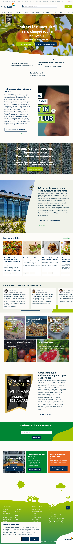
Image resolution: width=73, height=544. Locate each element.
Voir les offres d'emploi (14, 467)
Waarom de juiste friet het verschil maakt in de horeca (50, 258)
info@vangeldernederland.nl (58, 518)
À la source (45, 256)
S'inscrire (36, 437)
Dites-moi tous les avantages (46, 44)
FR (70, 1)
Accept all (34, 539)
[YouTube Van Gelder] (61, 521)
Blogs (13, 1)
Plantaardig (8, 273)
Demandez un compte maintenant (58, 468)
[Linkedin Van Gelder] (54, 521)
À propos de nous (26, 1)
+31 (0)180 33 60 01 (56, 514)
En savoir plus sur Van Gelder (16, 129)
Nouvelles (18, 1)
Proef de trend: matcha (30, 257)
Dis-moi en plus (33, 469)
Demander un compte (48, 1)
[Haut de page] (68, 507)
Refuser (25, 539)
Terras (44, 273)
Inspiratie (26, 273)
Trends (5, 256)
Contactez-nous (59, 1)
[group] (36, 35)
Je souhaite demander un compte (13, 133)
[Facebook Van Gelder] (58, 521)
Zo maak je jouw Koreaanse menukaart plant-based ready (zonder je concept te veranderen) (12, 260)
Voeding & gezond (66, 273)
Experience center (37, 1)
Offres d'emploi (7, 1)
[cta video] (53, 111)
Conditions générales (53, 541)
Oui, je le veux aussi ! (26, 44)
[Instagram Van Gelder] (50, 521)
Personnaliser (9, 539)
